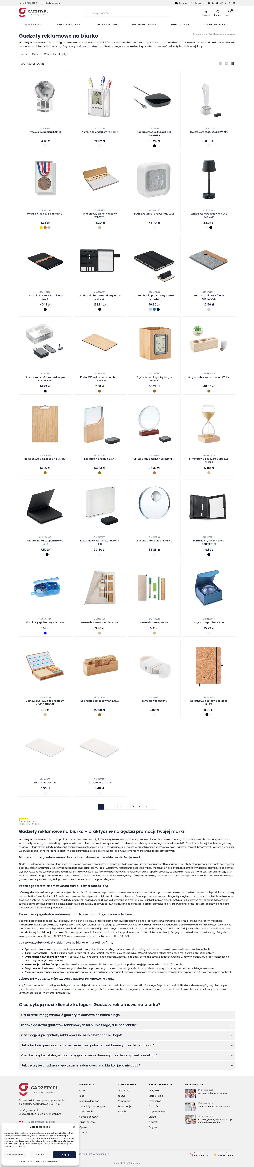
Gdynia (153, 1127)
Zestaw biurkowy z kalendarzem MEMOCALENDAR (45, 702)
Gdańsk (153, 1122)
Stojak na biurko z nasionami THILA (209, 377)
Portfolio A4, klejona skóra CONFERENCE (208, 542)
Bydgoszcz (155, 1101)
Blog (81, 1096)
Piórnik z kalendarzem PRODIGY (99, 132)
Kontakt (198, 3)
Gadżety (33, 24)
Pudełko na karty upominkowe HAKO (45, 542)
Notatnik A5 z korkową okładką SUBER (208, 702)
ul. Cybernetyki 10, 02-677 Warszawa (40, 1114)
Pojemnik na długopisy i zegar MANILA (154, 379)
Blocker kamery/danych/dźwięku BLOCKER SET (45, 379)
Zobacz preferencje (16, 1154)
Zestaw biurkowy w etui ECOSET (99, 622)
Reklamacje (124, 1106)
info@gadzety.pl (28, 1110)
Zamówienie (124, 1101)
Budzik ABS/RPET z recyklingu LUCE (154, 213)
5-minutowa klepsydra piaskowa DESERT (209, 460)
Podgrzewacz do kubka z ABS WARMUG (154, 133)
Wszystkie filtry (53, 54)
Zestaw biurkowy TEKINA (154, 622)
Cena (35, 54)
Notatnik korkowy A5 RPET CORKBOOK (209, 297)
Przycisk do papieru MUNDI (45, 132)
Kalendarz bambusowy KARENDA (99, 701)
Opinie (83, 1127)
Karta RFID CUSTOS (45, 782)
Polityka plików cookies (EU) (93, 1154)
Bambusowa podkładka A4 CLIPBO (45, 459)
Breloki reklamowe (144, 24)
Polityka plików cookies (30, 1161)
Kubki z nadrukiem (106, 24)
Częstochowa (157, 1111)
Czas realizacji (87, 1122)
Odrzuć (40, 1154)
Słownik (122, 1111)
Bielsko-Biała (156, 1096)
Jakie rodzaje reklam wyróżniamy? (214, 1106)
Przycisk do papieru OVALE (208, 622)
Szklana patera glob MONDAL (154, 540)
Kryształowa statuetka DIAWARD (209, 132)
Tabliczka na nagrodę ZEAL (100, 459)
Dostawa (183, 3)
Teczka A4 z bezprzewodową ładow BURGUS (99, 297)
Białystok (154, 1090)
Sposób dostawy (88, 1116)
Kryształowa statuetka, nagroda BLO (99, 542)
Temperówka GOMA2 (154, 701)
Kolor (24, 54)
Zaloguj (206, 15)
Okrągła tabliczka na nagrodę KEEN (154, 459)
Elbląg (152, 1116)
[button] (74, 1126)
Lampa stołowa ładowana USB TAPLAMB (209, 215)
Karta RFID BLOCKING (99, 782)
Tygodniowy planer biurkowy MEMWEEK (100, 215)
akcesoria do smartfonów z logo (137, 985)
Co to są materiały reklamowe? (213, 1093)
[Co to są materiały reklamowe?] (190, 1094)
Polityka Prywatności (50, 1161)
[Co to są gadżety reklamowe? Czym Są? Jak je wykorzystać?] (190, 1120)
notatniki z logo (126, 989)
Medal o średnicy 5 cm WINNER (45, 213)
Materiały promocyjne (92, 1106)
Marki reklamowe (89, 1101)
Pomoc (217, 15)
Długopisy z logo (68, 24)
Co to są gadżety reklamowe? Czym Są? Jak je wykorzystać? (215, 1120)
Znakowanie (86, 1111)
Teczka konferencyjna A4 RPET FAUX (45, 297)
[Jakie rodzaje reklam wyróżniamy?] (190, 1107)
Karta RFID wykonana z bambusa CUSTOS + (99, 379)
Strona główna (200, 34)
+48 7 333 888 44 (30, 3)
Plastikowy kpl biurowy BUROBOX (45, 622)
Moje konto (124, 1090)
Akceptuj (64, 1154)
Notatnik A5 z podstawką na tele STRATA (154, 297)
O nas (82, 1090)
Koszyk (229, 13)
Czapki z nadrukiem (216, 24)
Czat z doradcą (53, 3)
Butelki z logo (180, 24)
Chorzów (154, 1106)
